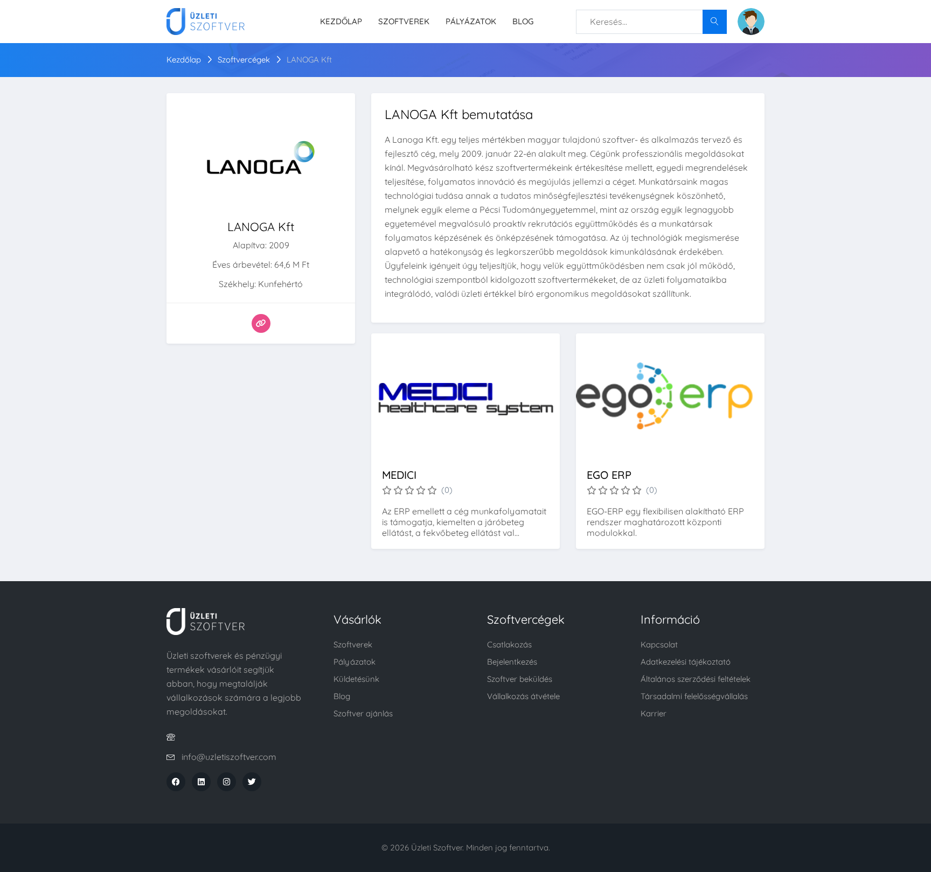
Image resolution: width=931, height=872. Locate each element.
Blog (522, 21)
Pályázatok (471, 21)
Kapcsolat (659, 644)
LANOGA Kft (309, 59)
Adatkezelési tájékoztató (686, 662)
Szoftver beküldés (519, 679)
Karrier (653, 713)
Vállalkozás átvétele (523, 696)
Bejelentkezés (512, 662)
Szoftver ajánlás (363, 713)
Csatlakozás (509, 644)
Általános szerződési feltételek (696, 679)
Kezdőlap (341, 21)
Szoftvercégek (244, 59)
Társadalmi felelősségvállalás (694, 696)
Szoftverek (403, 21)
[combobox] (651, 22)
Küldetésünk (356, 679)
